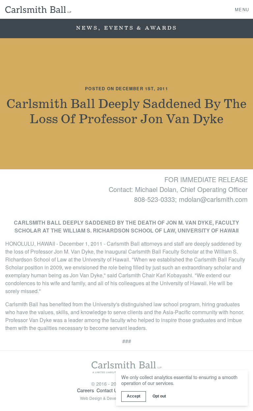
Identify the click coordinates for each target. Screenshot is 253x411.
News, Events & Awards (126, 28)
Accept (133, 396)
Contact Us (108, 390)
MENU (242, 9)
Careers (85, 390)
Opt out (159, 396)
